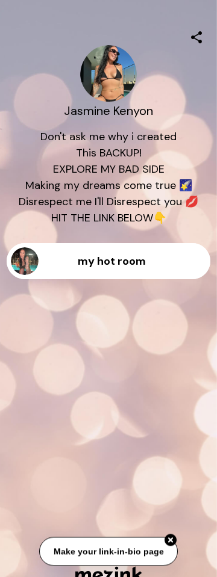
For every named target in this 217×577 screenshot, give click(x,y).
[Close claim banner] (171, 540)
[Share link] (196, 35)
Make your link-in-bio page (108, 551)
